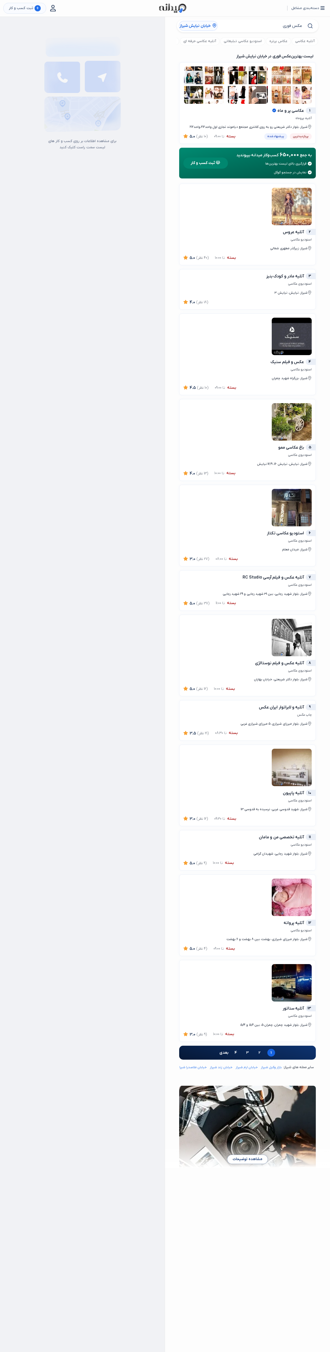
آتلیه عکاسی (305, 41)
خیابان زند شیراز (221, 1067)
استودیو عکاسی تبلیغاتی (242, 41)
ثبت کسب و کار (24, 8)
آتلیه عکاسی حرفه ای (199, 41)
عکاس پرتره (278, 41)
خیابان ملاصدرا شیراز (192, 1067)
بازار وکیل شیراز (271, 1067)
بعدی (223, 1052)
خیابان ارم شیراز (247, 1067)
